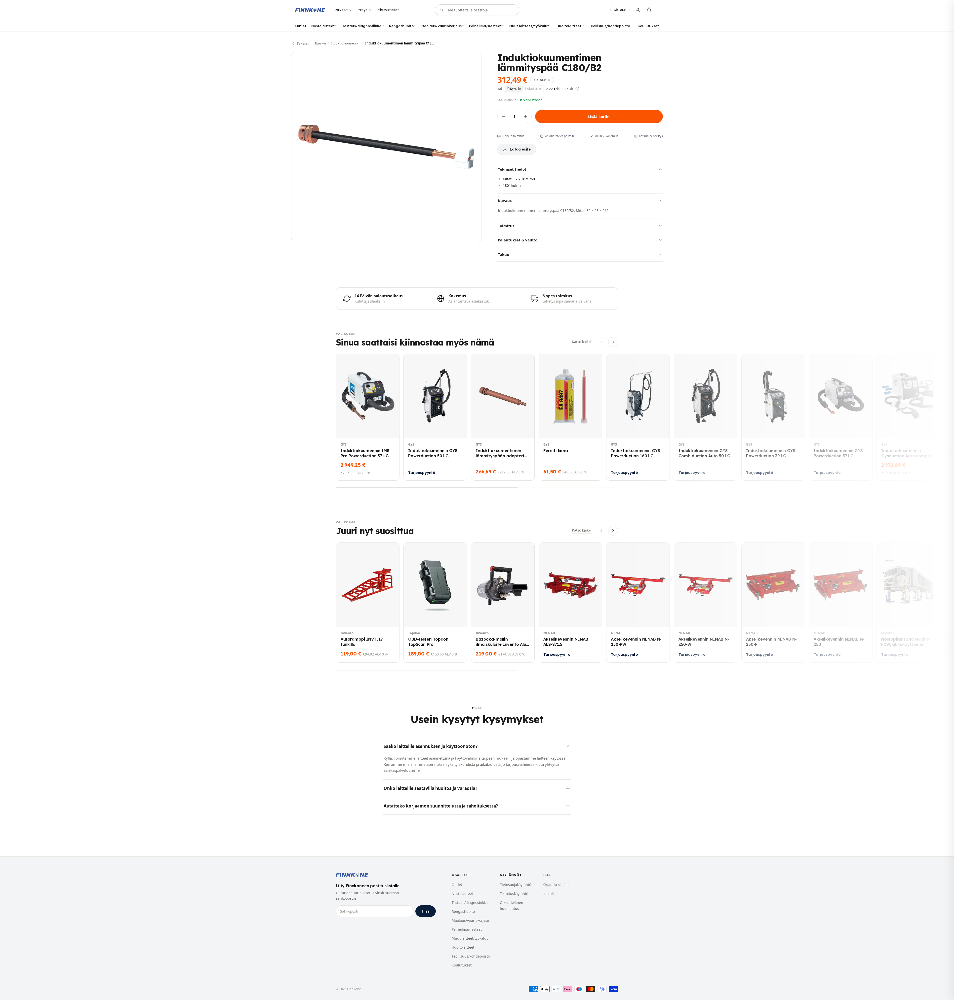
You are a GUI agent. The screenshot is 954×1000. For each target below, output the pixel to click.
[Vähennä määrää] (504, 116)
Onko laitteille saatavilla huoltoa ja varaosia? (430, 788)
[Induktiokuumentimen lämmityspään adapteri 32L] (502, 417)
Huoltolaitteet (568, 26)
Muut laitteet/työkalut (529, 26)
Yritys (362, 10)
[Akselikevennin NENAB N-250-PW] (638, 602)
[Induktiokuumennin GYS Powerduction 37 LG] (840, 417)
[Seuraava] (613, 342)
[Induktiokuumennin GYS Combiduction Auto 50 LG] (705, 417)
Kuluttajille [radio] (533, 88)
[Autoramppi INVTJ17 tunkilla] (367, 602)
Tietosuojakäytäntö (515, 884)
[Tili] (638, 10)
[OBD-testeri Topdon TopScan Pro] (435, 602)
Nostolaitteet (323, 26)
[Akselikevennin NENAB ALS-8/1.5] (570, 602)
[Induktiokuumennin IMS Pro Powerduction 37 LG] (367, 417)
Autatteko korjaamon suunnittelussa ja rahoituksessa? (441, 806)
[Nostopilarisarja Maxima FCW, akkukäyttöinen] (908, 602)
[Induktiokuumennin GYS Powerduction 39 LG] (773, 417)
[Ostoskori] (649, 10)
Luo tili (548, 893)
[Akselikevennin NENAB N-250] (840, 602)
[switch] (620, 10)
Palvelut (341, 10)
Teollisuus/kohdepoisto (609, 26)
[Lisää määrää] (525, 116)
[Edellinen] (601, 342)
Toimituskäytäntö (514, 893)
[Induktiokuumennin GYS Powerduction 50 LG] (435, 417)
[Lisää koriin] (345, 430)
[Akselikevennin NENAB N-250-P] (773, 602)
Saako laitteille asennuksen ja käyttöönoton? (430, 746)
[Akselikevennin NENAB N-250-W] (705, 602)
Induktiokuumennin (345, 43)
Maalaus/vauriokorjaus (441, 26)
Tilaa (426, 911)
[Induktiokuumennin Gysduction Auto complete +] (908, 417)
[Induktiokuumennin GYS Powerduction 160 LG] (638, 417)
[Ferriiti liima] (570, 417)
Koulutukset (648, 26)
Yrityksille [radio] (514, 88)
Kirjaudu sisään (556, 884)
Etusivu (320, 43)
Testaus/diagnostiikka (361, 26)
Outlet (300, 26)
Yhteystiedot (388, 10)
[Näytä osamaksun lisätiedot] (577, 88)
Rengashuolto (401, 26)
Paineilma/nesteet (485, 26)
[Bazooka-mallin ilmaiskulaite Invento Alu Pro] (502, 602)
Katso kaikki (581, 341)
